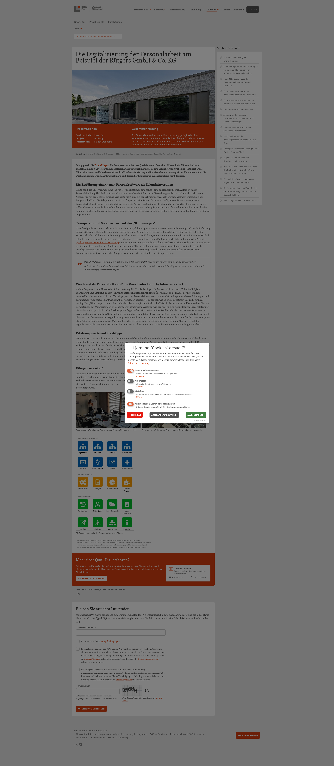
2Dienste (139, 386)
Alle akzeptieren (195, 415)
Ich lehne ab (135, 415)
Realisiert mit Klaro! (199, 420)
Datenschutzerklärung (138, 363)
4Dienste (139, 376)
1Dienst (138, 396)
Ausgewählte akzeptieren (164, 415)
